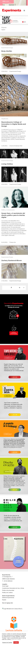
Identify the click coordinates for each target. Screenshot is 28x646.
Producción (12, 242)
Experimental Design (7, 47)
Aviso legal (5, 586)
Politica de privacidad (8, 590)
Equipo (4, 599)
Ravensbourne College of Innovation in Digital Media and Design (13, 124)
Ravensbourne (12, 129)
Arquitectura (4, 118)
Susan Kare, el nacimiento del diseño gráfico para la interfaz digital (13, 215)
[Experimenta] (11, 10)
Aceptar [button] (16, 642)
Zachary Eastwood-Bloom (11, 260)
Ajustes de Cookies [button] (7, 642)
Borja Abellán (6, 51)
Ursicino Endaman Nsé (15, 145)
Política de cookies (7, 592)
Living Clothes (7, 164)
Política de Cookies (16, 639)
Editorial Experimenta (8, 597)
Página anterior (20, 288)
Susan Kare (14, 222)
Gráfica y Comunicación (8, 210)
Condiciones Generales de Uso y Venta (13, 588)
